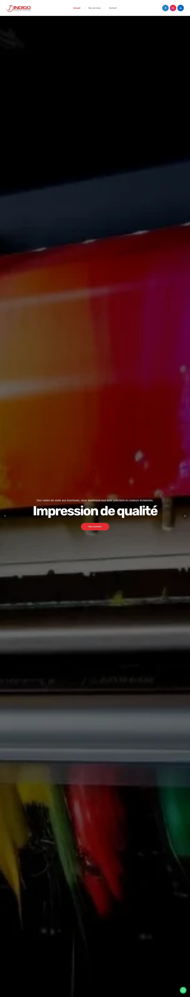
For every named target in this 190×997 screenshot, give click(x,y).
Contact (113, 8)
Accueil (76, 8)
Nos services (95, 8)
